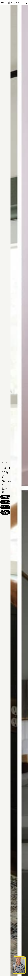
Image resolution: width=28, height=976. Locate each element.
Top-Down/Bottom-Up (5, 512)
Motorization (5, 507)
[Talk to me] (19, 965)
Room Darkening (5, 496)
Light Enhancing (5, 502)
